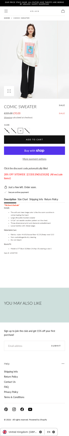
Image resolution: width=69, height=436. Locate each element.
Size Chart (23, 199)
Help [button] (7, 363)
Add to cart (34, 139)
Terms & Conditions (14, 397)
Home (7, 18)
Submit (56, 345)
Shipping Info (36, 199)
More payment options (34, 159)
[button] (6, 11)
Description (10, 199)
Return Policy (51, 199)
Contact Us (10, 381)
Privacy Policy (11, 391)
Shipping (8, 117)
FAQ (6, 386)
